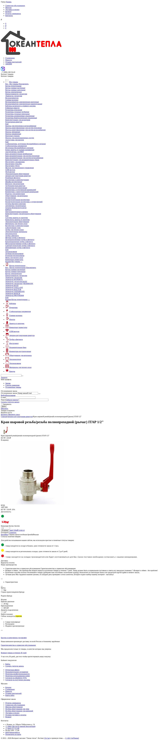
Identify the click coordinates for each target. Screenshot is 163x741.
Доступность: (6, 512)
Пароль (3, 400)
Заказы (8, 383)
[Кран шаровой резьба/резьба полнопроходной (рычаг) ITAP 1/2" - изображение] (32, 504)
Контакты (9, 16)
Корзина (4, 414)
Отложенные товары (13, 387)
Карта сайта (9, 695)
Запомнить (7, 404)
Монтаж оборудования (14, 707)
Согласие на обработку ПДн (16, 678)
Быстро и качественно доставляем (14, 638)
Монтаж (8, 8)
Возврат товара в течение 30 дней (14, 653)
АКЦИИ (8, 64)
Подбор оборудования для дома (17, 709)
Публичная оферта (12, 670)
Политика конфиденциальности (17, 674)
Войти (3, 395)
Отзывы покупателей (13, 62)
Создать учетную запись (10, 402)
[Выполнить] (39, 393)
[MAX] (3, 70)
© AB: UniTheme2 (72, 738)
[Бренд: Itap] (5, 524)
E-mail (3, 397)
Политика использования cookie (17, 676)
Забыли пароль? (12, 400)
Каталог (8, 687)
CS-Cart (47, 738)
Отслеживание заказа (9, 393)
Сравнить (12, 532)
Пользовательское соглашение (16, 672)
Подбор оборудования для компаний (19, 711)
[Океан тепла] (31, 54)
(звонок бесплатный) (20, 726)
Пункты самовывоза (13, 14)
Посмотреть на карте (13, 734)
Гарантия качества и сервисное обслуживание (18, 645)
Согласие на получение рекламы (17, 680)
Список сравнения (12, 385)
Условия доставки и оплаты (15, 715)
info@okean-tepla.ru (12, 732)
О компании (10, 58)
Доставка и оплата (12, 10)
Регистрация (10, 395)
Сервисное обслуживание (15, 6)
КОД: (3, 505)
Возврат (8, 12)
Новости (8, 60)
